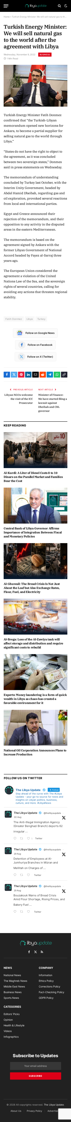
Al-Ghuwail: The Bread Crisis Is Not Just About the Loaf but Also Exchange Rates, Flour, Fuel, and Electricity (32, 588)
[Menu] (6, 6)
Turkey (41, 318)
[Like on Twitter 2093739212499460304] (29, 875)
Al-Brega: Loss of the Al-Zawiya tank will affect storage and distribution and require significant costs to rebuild (33, 643)
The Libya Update (25, 813)
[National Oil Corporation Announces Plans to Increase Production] (35, 728)
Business (45, 54)
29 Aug (17, 853)
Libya (30, 318)
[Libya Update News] (35, 5)
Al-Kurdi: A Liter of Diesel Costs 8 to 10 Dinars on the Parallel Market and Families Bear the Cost (33, 477)
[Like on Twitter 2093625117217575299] (29, 912)
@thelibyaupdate (52, 813)
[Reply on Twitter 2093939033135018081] (16, 838)
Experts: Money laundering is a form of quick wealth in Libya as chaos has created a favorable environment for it (35, 699)
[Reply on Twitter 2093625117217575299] (16, 912)
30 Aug (17, 817)
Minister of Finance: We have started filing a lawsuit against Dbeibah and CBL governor (52, 403)
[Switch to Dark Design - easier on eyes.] (65, 5)
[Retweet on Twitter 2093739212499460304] (22, 875)
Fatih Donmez (13, 318)
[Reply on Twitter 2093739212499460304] (16, 875)
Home (7, 16)
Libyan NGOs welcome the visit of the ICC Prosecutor (18, 399)
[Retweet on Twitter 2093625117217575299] (22, 912)
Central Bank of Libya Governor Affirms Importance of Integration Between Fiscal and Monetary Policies (33, 532)
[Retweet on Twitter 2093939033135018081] (22, 838)
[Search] (59, 6)
